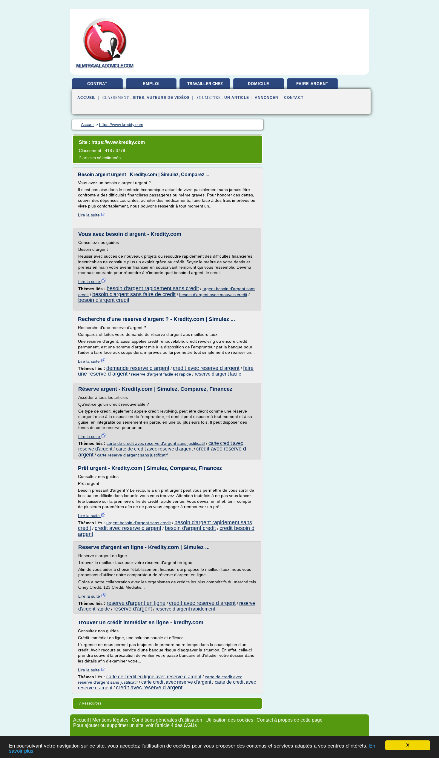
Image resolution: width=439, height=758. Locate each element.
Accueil (86, 98)
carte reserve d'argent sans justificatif (132, 455)
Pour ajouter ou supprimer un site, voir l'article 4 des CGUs (135, 725)
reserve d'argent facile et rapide (161, 374)
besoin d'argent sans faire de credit (134, 294)
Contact (293, 98)
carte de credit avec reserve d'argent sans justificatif (156, 443)
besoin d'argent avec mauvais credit (213, 294)
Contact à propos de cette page (290, 719)
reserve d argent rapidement (185, 608)
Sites (138, 98)
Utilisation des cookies (229, 719)
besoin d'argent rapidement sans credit (153, 288)
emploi (151, 84)
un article (236, 98)
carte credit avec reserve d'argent (176, 682)
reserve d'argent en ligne (136, 603)
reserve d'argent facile (218, 373)
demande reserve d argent (137, 368)
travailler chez (205, 84)
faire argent (312, 84)
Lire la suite (89, 215)
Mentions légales (110, 719)
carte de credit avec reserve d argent (154, 448)
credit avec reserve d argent (206, 368)
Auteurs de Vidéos (168, 98)
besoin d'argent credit (103, 300)
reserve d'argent (132, 609)
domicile (258, 84)
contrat (97, 84)
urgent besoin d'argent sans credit (138, 522)
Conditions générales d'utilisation (167, 719)
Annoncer (266, 98)
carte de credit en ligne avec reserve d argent (153, 676)
